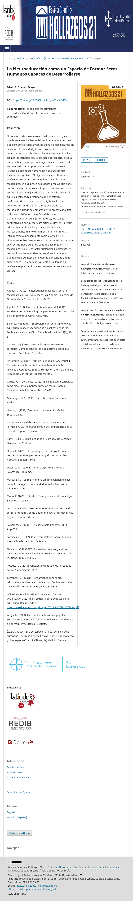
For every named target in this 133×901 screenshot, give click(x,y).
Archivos (21, 58)
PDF (88, 159)
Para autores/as (15, 772)
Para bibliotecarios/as (18, 777)
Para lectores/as (15, 767)
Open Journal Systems (20, 792)
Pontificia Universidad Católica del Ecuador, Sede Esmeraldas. (83, 867)
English (11, 812)
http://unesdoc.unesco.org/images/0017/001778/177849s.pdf (43, 607)
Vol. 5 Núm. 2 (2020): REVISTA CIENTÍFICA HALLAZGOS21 (59, 58)
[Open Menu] (6, 48)
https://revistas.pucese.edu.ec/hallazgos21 (33, 889)
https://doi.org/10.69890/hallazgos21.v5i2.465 (40, 100)
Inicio (9, 58)
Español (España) (17, 817)
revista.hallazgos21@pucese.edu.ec (36, 885)
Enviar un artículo (19, 833)
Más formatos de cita (94, 212)
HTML (102, 159)
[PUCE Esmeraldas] (47, 672)
